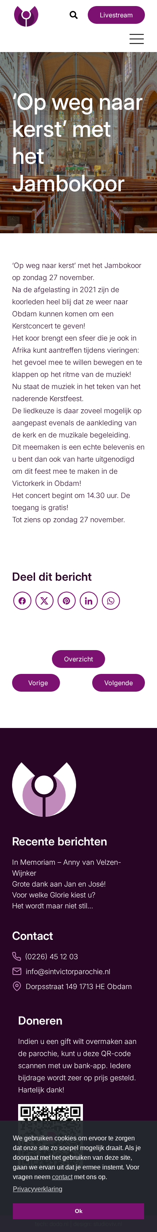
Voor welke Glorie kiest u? (53, 895)
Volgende (118, 683)
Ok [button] (79, 1211)
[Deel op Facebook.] (22, 601)
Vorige (38, 683)
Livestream (116, 15)
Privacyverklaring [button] (37, 1189)
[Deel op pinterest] (67, 601)
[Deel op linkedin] (89, 601)
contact (62, 1176)
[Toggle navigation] (133, 36)
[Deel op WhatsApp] (111, 601)
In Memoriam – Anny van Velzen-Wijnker (66, 867)
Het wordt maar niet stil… (53, 906)
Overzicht (78, 659)
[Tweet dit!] (44, 601)
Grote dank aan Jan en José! (60, 884)
